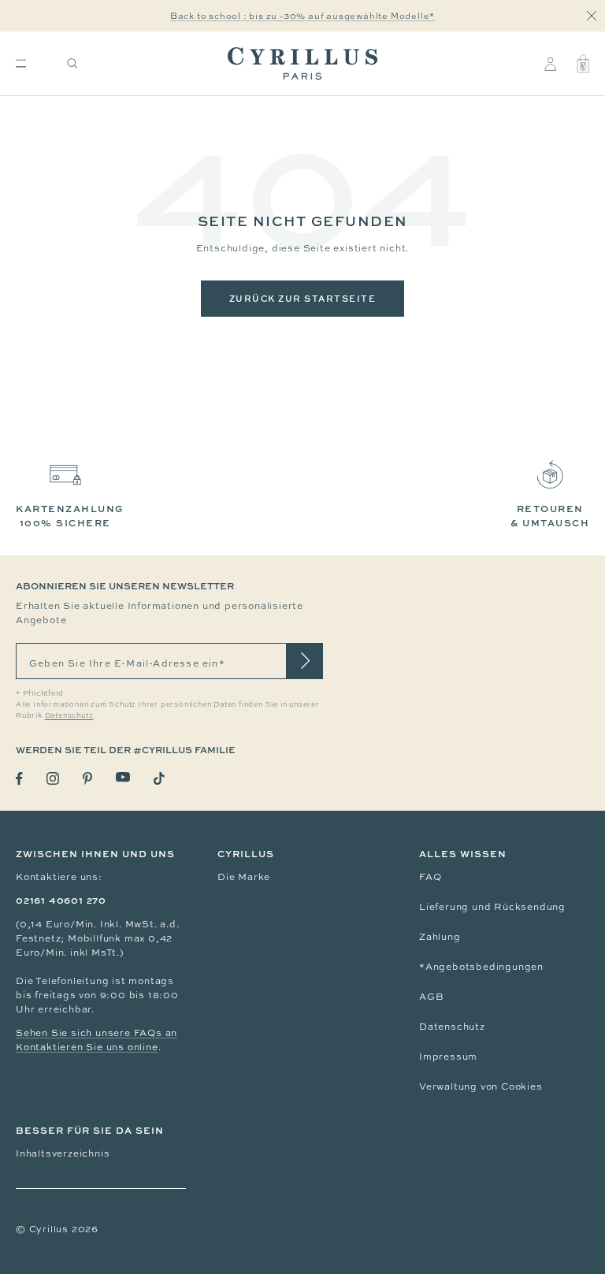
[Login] (550, 64)
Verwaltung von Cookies (481, 1086)
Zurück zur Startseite (303, 298)
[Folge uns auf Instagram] (52, 778)
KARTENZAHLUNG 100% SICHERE (70, 515)
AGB (431, 996)
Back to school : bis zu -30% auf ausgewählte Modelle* (302, 15)
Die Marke (243, 877)
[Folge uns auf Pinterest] (87, 778)
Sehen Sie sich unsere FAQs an (96, 1033)
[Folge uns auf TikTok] (159, 778)
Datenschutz (452, 1026)
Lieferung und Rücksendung (492, 907)
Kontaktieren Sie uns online (87, 1047)
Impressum (448, 1056)
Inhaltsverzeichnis (62, 1153)
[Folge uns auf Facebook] (19, 779)
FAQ (430, 877)
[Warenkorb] (583, 63)
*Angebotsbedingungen (481, 966)
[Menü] (21, 63)
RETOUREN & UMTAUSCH (549, 515)
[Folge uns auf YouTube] (123, 777)
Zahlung (440, 936)
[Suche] (72, 63)
